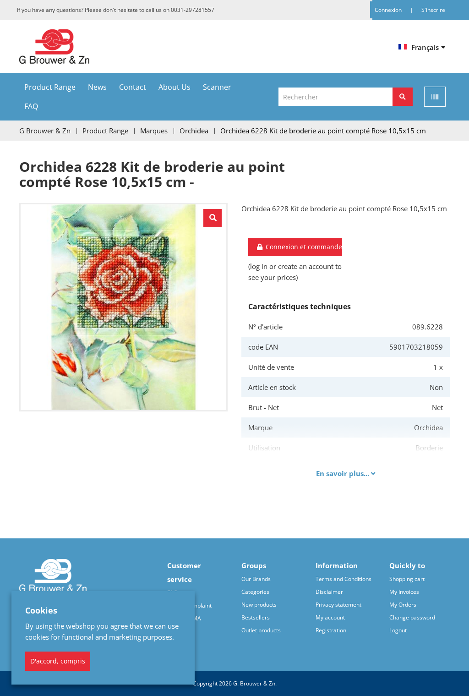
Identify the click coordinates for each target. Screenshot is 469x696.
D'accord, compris (57, 661)
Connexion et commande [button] (303, 246)
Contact (132, 87)
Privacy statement (338, 604)
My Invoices (404, 592)
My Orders (402, 604)
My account (330, 617)
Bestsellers (255, 617)
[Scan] (435, 97)
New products (259, 604)
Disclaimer (329, 592)
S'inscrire (433, 10)
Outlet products (261, 630)
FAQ (31, 106)
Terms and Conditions (343, 579)
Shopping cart (407, 579)
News (97, 87)
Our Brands (256, 579)
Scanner (217, 87)
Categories (255, 592)
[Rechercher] (403, 97)
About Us (174, 87)
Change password (412, 617)
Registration (331, 630)
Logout (398, 630)
